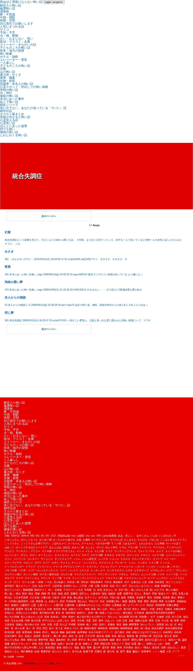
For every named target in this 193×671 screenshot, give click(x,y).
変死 (174, 593)
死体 (46, 616)
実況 (149, 597)
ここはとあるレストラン (173, 539)
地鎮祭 (111, 593)
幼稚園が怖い (113, 601)
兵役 (112, 585)
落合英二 (47, 636)
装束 (114, 636)
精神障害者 (126, 628)
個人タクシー (23, 585)
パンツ (63, 570)
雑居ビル (68, 647)
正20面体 (139, 612)
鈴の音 (70, 643)
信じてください (174, 582)
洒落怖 (4, 11)
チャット (76, 562)
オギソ (33, 555)
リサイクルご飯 (114, 578)
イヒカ (89, 551)
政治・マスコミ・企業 (15, 41)
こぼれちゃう (59, 543)
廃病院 (154, 601)
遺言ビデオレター (21, 643)
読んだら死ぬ (12, 639)
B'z (42, 535)
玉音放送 (9, 624)
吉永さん (108, 589)
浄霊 (88, 620)
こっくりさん (12, 543)
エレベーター (12, 555)
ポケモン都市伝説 (49, 574)
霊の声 (96, 647)
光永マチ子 (44, 585)
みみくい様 (78, 547)
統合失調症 (158, 628)
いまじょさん (12, 539)
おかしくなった (29, 539)
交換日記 (136, 582)
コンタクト (33, 559)
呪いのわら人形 (139, 589)
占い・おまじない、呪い (16, 38)
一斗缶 (48, 582)
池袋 (7, 620)
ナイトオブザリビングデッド (69, 566)
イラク (109, 551)
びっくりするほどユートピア (32, 547)
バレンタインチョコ (47, 570)
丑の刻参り (60, 582)
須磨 (163, 647)
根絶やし (82, 612)
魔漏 (128, 651)
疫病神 (81, 624)
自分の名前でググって (101, 632)
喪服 (37, 593)
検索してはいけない (111, 612)
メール (183, 574)
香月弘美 (77, 651)
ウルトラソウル (146, 551)
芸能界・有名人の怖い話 (16, 83)
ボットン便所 (30, 574)
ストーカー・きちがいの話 (18, 44)
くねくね (154, 539)
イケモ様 (47, 551)
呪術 (24, 593)
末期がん (9, 612)
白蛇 (95, 624)
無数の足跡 (141, 620)
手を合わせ (39, 609)
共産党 (104, 585)
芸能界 (37, 636)
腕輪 (62, 632)
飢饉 (36, 651)
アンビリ (9, 551)
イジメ (80, 551)
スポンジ (28, 562)
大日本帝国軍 (20, 597)
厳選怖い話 (7, 8)
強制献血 (181, 601)
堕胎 (154, 593)
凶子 (124, 585)
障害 (167, 643)
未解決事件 (180, 609)
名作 (121, 589)
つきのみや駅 (102, 543)
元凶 (34, 585)
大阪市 (55, 597)
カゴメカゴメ (61, 555)
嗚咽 (43, 593)
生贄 (49, 624)
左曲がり (53, 601)
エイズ (160, 551)
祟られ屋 (20, 628)
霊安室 (105, 647)
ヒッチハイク (98, 570)
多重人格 (183, 593)
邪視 (40, 643)
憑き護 (28, 609)
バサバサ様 (11, 570)
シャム (76, 559)
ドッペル (165, 562)
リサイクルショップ (135, 578)
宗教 (3, 68)
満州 (100, 620)
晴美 (93, 609)
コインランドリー (175, 555)
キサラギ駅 (97, 555)
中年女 (108, 582)
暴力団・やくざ (10, 74)
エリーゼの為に (173, 551)
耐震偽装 (27, 632)
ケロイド (145, 555)
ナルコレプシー (108, 566)
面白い (138, 647)
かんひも (142, 539)
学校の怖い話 (9, 89)
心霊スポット (44, 605)
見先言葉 (158, 636)
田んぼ (63, 624)
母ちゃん (113, 616)
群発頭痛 (9, 632)
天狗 (63, 597)
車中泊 (82, 639)
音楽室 (155, 647)
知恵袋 (160, 624)
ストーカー (170, 559)
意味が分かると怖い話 (15, 117)
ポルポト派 (66, 574)
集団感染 (50, 647)
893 (32, 535)
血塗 (81, 636)
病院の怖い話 (9, 95)
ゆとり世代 (111, 547)
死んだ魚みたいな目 (32, 616)
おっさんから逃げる (64, 539)
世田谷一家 (73, 582)
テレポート (121, 562)
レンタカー (162, 578)
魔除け (136, 651)
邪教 (34, 643)
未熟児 (159, 609)
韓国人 (147, 647)
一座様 (39, 582)
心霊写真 (58, 605)
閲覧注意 (105, 643)
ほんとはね (55, 547)
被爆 (107, 636)
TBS (98, 535)
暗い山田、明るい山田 (109, 609)
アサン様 (133, 547)
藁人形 (57, 636)
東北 (57, 612)
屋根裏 (39, 601)
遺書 (7, 643)
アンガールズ (173, 547)
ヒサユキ (84, 570)
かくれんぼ (116, 539)
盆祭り (102, 624)
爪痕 (157, 620)
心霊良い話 (7, 123)
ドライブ (30, 566)
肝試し (46, 632)
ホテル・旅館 (9, 56)
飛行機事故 (27, 651)
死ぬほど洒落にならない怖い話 (21, 1)
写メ (118, 585)
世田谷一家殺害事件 (92, 582)
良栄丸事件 (11, 636)
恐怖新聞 (160, 605)
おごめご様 (45, 539)
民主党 (134, 616)
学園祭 (131, 597)
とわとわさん (146, 543)
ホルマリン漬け (13, 574)
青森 (113, 647)
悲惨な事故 (172, 605)
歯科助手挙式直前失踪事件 (160, 612)
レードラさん (177, 578)
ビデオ (129, 570)
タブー (46, 562)
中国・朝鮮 (7, 17)
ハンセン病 (163, 566)
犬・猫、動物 (9, 35)
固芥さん (84, 593)
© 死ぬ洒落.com (13, 663)
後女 (7, 605)
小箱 (32, 601)
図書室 (74, 593)
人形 (144, 582)
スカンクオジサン (141, 559)
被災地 (100, 636)
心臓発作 (25, 605)
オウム (24, 555)
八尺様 (83, 585)
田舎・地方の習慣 (12, 50)
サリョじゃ (47, 559)
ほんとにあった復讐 (13, 126)
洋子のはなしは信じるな (55, 620)
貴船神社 (61, 639)
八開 (90, 585)
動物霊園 (28, 589)
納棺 (136, 628)
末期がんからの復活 (27, 612)
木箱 (152, 609)
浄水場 (80, 620)
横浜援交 (128, 612)
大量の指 (46, 597)
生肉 (43, 624)
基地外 (147, 593)
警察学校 (43, 639)
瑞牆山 (19, 624)
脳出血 (54, 632)
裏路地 (130, 636)
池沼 (185, 616)
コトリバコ (19, 559)
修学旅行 (9, 585)
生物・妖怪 (7, 80)
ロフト (17, 582)
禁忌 (45, 628)
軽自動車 (103, 639)
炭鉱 (131, 620)
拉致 (49, 609)
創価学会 (166, 585)
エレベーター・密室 (13, 59)
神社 (7, 628)
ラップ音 (57, 578)
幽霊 (124, 601)
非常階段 (128, 647)
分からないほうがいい (141, 585)
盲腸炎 (111, 624)
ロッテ (8, 582)
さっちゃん (74, 543)
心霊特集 (69, 605)
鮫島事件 (146, 651)
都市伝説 (6, 111)
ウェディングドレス (125, 551)
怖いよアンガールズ (134, 605)
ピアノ (170, 570)
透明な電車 (137, 639)
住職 (150, 582)
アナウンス (145, 547)
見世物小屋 (145, 636)
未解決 (168, 609)
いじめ (154, 535)
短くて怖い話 (9, 102)
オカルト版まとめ (12, 114)
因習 (66, 593)
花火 (20, 636)
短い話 (169, 624)
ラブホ (67, 578)
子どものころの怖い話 (15, 47)
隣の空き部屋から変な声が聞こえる (24, 647)
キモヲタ (120, 555)
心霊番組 (117, 605)
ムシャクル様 (148, 574)
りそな (122, 547)
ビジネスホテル (115, 570)
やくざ (100, 547)
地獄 (104, 593)
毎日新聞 (124, 616)
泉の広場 (36, 620)
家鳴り (181, 597)
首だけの (57, 651)
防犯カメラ (118, 643)
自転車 (178, 632)
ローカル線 (28, 582)
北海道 (58, 589)
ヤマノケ (46, 578)
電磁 (76, 647)
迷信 (118, 639)
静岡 (119, 647)
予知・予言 (7, 32)
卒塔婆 (88, 589)
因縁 (60, 593)
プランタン (181, 570)
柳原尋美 (71, 612)
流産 (73, 620)
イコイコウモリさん (64, 551)
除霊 (134, 643)
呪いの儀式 (172, 589)
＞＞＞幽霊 (159, 651)
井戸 (126, 582)
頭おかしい (173, 647)
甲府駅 (72, 624)
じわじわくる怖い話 (13, 135)
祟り (28, 628)
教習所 (57, 609)
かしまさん (130, 539)
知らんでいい (147, 624)
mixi (73, 535)
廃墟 (139, 601)
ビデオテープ (141, 570)
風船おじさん (12, 651)
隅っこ (141, 643)
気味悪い (144, 616)
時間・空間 (7, 20)
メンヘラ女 (172, 574)
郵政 (53, 643)
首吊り (67, 651)
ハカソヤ (140, 566)
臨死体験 (71, 632)
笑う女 (59, 628)
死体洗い (55, 616)
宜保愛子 (141, 597)
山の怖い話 (7, 71)
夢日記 (8, 597)
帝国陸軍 (71, 601)
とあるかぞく (130, 543)
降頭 (127, 643)
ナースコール (126, 566)
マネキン (135, 574)
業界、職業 (7, 77)
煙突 (151, 620)
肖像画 (37, 632)
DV (47, 535)
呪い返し (9, 593)
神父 (180, 624)
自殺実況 (168, 632)
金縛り (61, 643)
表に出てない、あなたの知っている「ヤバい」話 (33, 108)
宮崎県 (166, 597)
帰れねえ (82, 601)
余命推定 (159, 582)
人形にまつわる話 (12, 26)
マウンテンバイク (107, 574)
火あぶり (110, 620)
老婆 (18, 632)
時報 (87, 609)
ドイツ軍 (154, 562)
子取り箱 (114, 597)
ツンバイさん (90, 562)
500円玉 (15, 535)
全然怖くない (70, 585)
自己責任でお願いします (16, 23)
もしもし (90, 547)
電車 (89, 647)
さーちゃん (87, 543)
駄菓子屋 (88, 651)
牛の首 (165, 620)
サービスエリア (63, 559)
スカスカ (125, 559)
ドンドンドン (44, 566)
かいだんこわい (100, 539)
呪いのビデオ (157, 589)
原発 (99, 589)
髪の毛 (111, 651)
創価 (157, 585)
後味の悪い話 (9, 132)
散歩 (64, 609)
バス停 (22, 570)
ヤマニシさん (32, 578)
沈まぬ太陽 (17, 620)
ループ (151, 578)
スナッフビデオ (13, 562)
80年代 (25, 535)
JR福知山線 (63, 535)
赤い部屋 (72, 639)
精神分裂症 (90, 628)
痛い (88, 624)
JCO (53, 535)
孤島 (123, 597)
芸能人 (28, 636)
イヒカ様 (99, 551)
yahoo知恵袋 (109, 535)
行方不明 (90, 636)
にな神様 (160, 543)
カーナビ (75, 555)
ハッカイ (151, 566)
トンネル (142, 562)
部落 (47, 643)
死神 (64, 616)
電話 (82, 647)
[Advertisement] (94, 365)
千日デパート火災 (73, 589)
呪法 (18, 593)
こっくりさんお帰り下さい (35, 543)
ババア (30, 570)
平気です (93, 601)
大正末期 (34, 597)
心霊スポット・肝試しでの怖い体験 (24, 86)
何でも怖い (7, 129)
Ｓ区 (168, 651)
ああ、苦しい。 (126, 535)
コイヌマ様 (158, 555)
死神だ (72, 616)
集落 (59, 647)
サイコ (4, 29)
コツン (8, 559)
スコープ (158, 559)
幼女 (102, 601)
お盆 (79, 539)
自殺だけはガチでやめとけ (147, 632)
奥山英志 (78, 597)
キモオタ (109, 555)
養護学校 (46, 651)
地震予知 (128, 593)
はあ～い (9, 547)
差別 (62, 601)
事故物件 (118, 582)
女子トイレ (91, 597)
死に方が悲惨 (12, 616)
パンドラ (73, 570)
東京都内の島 (46, 612)
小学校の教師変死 (18, 601)
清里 (94, 620)
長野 (96, 643)
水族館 (160, 616)
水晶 (167, 616)
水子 (152, 616)
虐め (64, 636)
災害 (124, 620)
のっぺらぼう (173, 543)
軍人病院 (92, 639)
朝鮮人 (144, 609)
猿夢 (176, 620)
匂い (50, 589)
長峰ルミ (88, 643)
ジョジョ (114, 559)
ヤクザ (19, 578)
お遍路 (86, 539)
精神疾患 (103, 628)
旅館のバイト (76, 609)
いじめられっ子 (167, 535)
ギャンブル (133, 555)
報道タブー (164, 593)
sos (93, 535)
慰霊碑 (19, 609)
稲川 (51, 628)
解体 (175, 636)
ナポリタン (92, 566)
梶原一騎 (93, 612)
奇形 (69, 597)
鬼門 (122, 651)
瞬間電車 (134, 624)
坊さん (138, 593)
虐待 (71, 636)
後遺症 (14, 605)
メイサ (161, 574)
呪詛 (30, 593)
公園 (97, 585)
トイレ (132, 562)
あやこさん (143, 535)
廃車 (161, 601)
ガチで (85, 555)
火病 (118, 620)
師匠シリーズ (9, 105)
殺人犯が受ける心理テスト (91, 616)
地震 (119, 593)
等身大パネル (71, 628)
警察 (23, 639)
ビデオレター (157, 570)
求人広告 (177, 616)
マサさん (123, 574)
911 (38, 535)
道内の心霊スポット (156, 639)
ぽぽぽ (66, 547)
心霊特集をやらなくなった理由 (93, 605)
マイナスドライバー (85, 574)
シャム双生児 (89, 559)
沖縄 (27, 620)
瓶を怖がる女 (32, 624)
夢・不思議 (7, 14)
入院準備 (57, 585)
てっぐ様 (116, 543)
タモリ (55, 562)
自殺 (128, 632)
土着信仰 (95, 593)
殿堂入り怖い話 (10, 5)
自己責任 (119, 632)
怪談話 (150, 605)
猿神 (182, 620)
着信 (118, 624)
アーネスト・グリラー (28, 551)
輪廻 (112, 639)
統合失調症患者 (173, 628)
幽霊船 (132, 601)
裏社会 (121, 636)
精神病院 (114, 628)
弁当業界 (170, 601)
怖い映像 (6, 53)
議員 (52, 639)
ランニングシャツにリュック (88, 578)
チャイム (65, 562)
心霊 (33, 605)
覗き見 (168, 636)
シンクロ (103, 559)
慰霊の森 (9, 609)
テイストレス (106, 562)
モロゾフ (9, 578)
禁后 (38, 628)
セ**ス (37, 562)
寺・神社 (6, 92)
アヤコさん (159, 547)
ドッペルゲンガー (14, 566)
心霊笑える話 (9, 120)
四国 (53, 593)
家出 (173, 597)
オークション (45, 555)
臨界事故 (82, 632)
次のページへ (48, 216)
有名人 (135, 609)
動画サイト (40, 589)
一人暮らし (7, 62)
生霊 (56, 624)
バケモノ (176, 566)
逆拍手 (126, 639)
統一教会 (145, 628)
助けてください (13, 589)
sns (88, 535)
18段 (7, 535)
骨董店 (98, 651)
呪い (127, 589)
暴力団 (127, 609)
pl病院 (80, 535)
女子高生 (103, 597)
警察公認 (32, 639)
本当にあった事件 (12, 98)
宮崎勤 (157, 597)
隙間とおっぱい (155, 643)
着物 (125, 624)
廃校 (146, 601)
